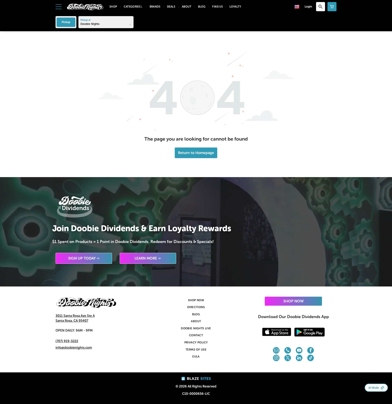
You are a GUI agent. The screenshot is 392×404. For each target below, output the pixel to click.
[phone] (287, 351)
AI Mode (373, 387)
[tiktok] (310, 358)
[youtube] (299, 351)
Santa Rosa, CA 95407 (72, 321)
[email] (276, 351)
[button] (59, 7)
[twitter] (287, 358)
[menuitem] (113, 7)
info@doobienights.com (74, 348)
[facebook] (310, 351)
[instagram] (276, 358)
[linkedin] (299, 358)
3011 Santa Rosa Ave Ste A (75, 316)
